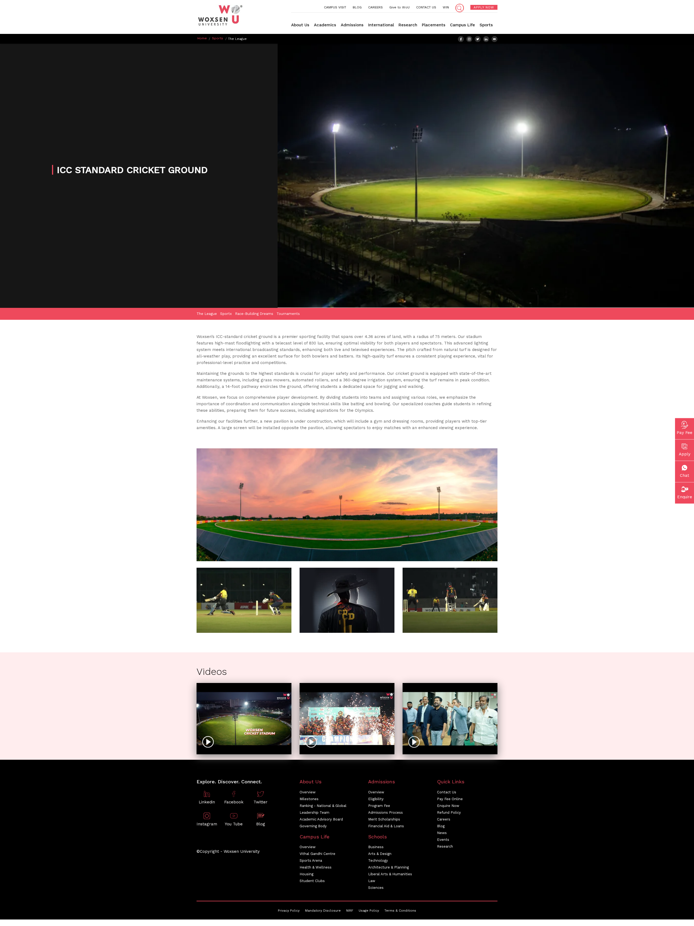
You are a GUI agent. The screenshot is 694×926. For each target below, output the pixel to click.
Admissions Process (385, 812)
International (381, 25)
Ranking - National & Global (323, 806)
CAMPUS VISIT (335, 7)
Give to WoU (399, 7)
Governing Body (313, 826)
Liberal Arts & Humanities (390, 874)
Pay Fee (684, 432)
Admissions (352, 25)
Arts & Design (379, 854)
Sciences (376, 888)
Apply (684, 454)
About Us (300, 25)
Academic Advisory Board (321, 819)
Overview (308, 792)
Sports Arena (311, 860)
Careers (443, 819)
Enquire (684, 496)
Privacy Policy (289, 910)
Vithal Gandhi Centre (317, 854)
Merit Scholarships (384, 819)
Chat (684, 475)
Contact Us (446, 792)
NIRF (349, 910)
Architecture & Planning (388, 867)
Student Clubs (312, 881)
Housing (306, 874)
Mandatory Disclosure (323, 910)
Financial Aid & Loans (386, 826)
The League (207, 314)
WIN (446, 7)
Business (376, 847)
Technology (378, 860)
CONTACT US (426, 7)
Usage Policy (369, 910)
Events (443, 840)
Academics (325, 25)
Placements (433, 25)
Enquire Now (448, 806)
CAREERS (375, 7)
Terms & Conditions (400, 910)
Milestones (309, 799)
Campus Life (462, 25)
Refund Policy (449, 812)
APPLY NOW (484, 7)
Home (202, 38)
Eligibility (376, 799)
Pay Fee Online (450, 799)
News (442, 833)
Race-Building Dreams (254, 314)
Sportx (226, 314)
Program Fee (379, 806)
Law (371, 881)
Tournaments (288, 314)
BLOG (357, 7)
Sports (486, 25)
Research (408, 25)
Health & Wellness (316, 867)
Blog (441, 826)
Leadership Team (314, 812)
